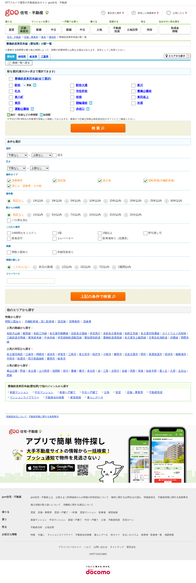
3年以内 (57, 200)
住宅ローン (128, 520)
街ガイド (115, 534)
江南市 (29, 354)
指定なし (18, 200)
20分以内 (135, 214)
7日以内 (104, 266)
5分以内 (57, 214)
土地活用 (49, 527)
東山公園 (12, 370)
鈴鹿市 (21, 358)
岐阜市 (62, 358)
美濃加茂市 (155, 354)
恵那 (132, 370)
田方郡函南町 (36, 358)
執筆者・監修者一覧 (151, 534)
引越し (41, 534)
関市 (143, 354)
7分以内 (75, 214)
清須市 (51, 354)
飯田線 (27, 333)
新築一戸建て (68, 392)
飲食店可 (17, 238)
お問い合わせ (100, 547)
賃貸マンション (88, 512)
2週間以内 (124, 266)
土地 (106, 392)
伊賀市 (62, 354)
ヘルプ (87, 547)
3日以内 (85, 266)
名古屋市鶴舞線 (59, 333)
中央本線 (49, 337)
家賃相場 (75, 397)
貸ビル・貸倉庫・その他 (26, 185)
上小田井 (44, 370)
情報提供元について (16, 416)
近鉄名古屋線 (79, 333)
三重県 (44, 56)
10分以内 (95, 214)
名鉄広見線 (131, 333)
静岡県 (22, 56)
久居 (173, 370)
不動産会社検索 (54, 397)
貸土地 (107, 180)
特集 (33, 534)
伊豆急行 (95, 333)
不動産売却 (36, 527)
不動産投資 (156, 392)
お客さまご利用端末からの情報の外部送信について (82, 497)
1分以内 (38, 214)
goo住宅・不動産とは (42, 497)
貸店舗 (61, 180)
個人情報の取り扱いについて (45, 504)
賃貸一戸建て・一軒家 (65, 512)
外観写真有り (65, 252)
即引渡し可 (155, 232)
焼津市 (169, 354)
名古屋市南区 (15, 354)
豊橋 (73, 370)
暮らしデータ (95, 397)
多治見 (91, 370)
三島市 (72, 354)
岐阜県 (33, 56)
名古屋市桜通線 (150, 333)
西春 (9, 375)
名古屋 (32, 370)
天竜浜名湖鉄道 (158, 337)
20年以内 (135, 200)
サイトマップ (117, 547)
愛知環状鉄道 (92, 337)
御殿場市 (181, 354)
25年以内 (156, 200)
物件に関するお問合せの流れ (126, 497)
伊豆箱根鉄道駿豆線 (70, 337)
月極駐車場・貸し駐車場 (39, 321)
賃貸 (118, 392)
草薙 (140, 370)
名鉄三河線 (40, 333)
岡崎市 (40, 354)
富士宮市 (84, 354)
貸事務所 (17, 180)
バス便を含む (20, 220)
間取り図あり (13, 321)
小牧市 (107, 354)
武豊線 (174, 337)
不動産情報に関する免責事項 (44, 416)
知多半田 (151, 370)
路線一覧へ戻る (21, 62)
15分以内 (115, 214)
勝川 (81, 370)
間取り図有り (20, 252)
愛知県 (11, 56)
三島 (106, 370)
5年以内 (75, 200)
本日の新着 (46, 266)
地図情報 (169, 534)
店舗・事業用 (135, 392)
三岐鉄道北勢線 (16, 337)
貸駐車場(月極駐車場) (161, 180)
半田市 (11, 358)
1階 (59, 232)
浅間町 (56, 370)
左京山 (182, 370)
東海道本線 (35, 337)
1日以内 (67, 266)
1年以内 (38, 200)
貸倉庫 (87, 321)
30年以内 (176, 200)
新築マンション (19, 392)
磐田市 (118, 354)
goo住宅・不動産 (11, 496)
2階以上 (107, 232)
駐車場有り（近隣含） (116, 238)
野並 (22, 370)
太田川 (115, 370)
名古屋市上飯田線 (135, 337)
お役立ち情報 (9, 534)
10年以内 (95, 200)
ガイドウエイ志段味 (174, 333)
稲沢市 (96, 354)
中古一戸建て (90, 392)
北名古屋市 (131, 354)
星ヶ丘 (163, 370)
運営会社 (131, 547)
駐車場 (102, 512)
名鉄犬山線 (13, 333)
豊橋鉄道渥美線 (112, 337)
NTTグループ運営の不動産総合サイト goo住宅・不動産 (36, 2)
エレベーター (65, 238)
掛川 (65, 370)
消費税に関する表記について (78, 504)
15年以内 (115, 200)
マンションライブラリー (24, 397)
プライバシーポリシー (69, 547)
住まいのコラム (130, 534)
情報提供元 (149, 497)
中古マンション (44, 392)
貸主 (60, 155)
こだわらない (21, 266)
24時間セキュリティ (24, 232)
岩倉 (124, 370)
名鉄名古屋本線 (112, 333)
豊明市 (51, 358)
